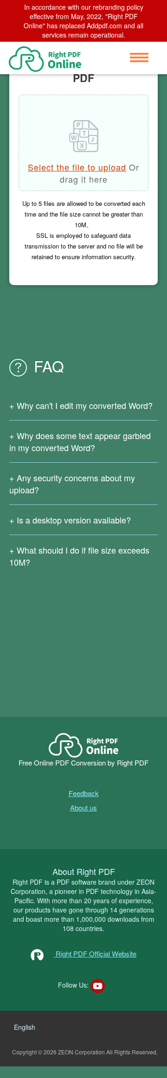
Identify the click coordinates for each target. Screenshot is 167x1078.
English (24, 1027)
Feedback (84, 793)
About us (83, 807)
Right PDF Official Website (95, 953)
